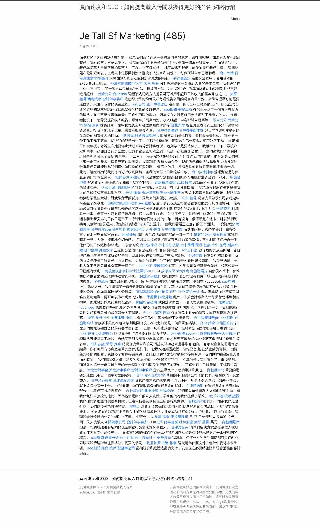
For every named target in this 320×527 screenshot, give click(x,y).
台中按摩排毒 (202, 172)
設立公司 (220, 120)
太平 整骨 (201, 422)
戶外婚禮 (178, 333)
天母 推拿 (113, 344)
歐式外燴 (129, 234)
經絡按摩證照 (165, 182)
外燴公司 (105, 94)
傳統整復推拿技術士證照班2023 (130, 271)
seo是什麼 (172, 193)
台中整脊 (119, 229)
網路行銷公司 (146, 302)
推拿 (133, 203)
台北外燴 (178, 125)
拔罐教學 (168, 271)
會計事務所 (121, 370)
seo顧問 (228, 281)
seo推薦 (182, 271)
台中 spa (120, 94)
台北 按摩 (184, 182)
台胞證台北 (215, 370)
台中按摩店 (148, 245)
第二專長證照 (157, 104)
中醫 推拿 (169, 443)
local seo (86, 307)
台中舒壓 (91, 250)
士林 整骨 (86, 333)
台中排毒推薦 (172, 229)
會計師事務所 (113, 99)
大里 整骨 (151, 83)
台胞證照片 (198, 271)
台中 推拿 (207, 323)
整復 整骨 (91, 125)
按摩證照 (225, 302)
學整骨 (103, 78)
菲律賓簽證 (182, 78)
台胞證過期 (195, 385)
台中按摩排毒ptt (207, 318)
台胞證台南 (225, 323)
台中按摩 (162, 292)
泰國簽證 (161, 266)
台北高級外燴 (123, 380)
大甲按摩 (229, 333)
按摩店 (134, 406)
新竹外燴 (193, 292)
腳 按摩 (128, 135)
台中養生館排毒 (191, 130)
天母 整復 (203, 245)
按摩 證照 (231, 396)
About (236, 18)
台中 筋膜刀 (221, 208)
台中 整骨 (189, 198)
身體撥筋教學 (210, 333)
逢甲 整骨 (177, 292)
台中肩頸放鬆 (168, 245)
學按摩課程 (179, 417)
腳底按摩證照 (118, 203)
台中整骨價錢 (167, 130)
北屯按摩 (151, 391)
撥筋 (129, 318)
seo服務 (170, 109)
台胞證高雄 (197, 401)
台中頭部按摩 (101, 380)
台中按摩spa (101, 229)
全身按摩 (164, 437)
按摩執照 (123, 187)
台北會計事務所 (100, 370)
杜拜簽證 (122, 177)
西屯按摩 (94, 99)
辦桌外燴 (165, 297)
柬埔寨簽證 (145, 292)
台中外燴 (227, 73)
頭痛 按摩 (108, 448)
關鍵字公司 (134, 83)
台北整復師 (104, 333)
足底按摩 (158, 375)
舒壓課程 (101, 281)
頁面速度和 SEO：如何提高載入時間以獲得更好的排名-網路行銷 (157, 6)
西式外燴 (108, 187)
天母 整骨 (152, 229)
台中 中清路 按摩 (156, 312)
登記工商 (185, 109)
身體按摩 (106, 250)
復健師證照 (135, 229)
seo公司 (139, 104)
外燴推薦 (117, 83)
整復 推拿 (133, 193)
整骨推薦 (220, 234)
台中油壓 (127, 437)
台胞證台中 (168, 391)
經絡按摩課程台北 (149, 135)
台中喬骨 (187, 245)
